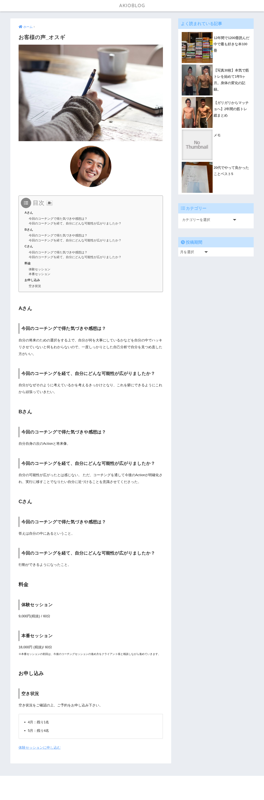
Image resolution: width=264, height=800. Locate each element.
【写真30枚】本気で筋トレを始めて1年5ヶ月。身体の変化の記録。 (231, 79)
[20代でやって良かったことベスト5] (216, 161)
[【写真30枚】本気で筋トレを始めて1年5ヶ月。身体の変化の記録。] (216, 64)
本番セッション (39, 274)
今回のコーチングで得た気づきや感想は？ (58, 218)
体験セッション (39, 269)
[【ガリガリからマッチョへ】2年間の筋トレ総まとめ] (216, 96)
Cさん (29, 246)
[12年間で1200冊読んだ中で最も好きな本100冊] (216, 32)
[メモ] (216, 129)
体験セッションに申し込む (40, 748)
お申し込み (32, 280)
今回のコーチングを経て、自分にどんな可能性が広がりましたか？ (75, 223)
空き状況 (35, 286)
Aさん (29, 212)
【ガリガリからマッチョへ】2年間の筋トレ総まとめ (231, 109)
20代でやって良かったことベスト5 (231, 171)
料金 (28, 263)
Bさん (29, 229)
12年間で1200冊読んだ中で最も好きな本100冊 (231, 44)
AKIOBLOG (132, 5)
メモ (217, 135)
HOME (134, 783)
